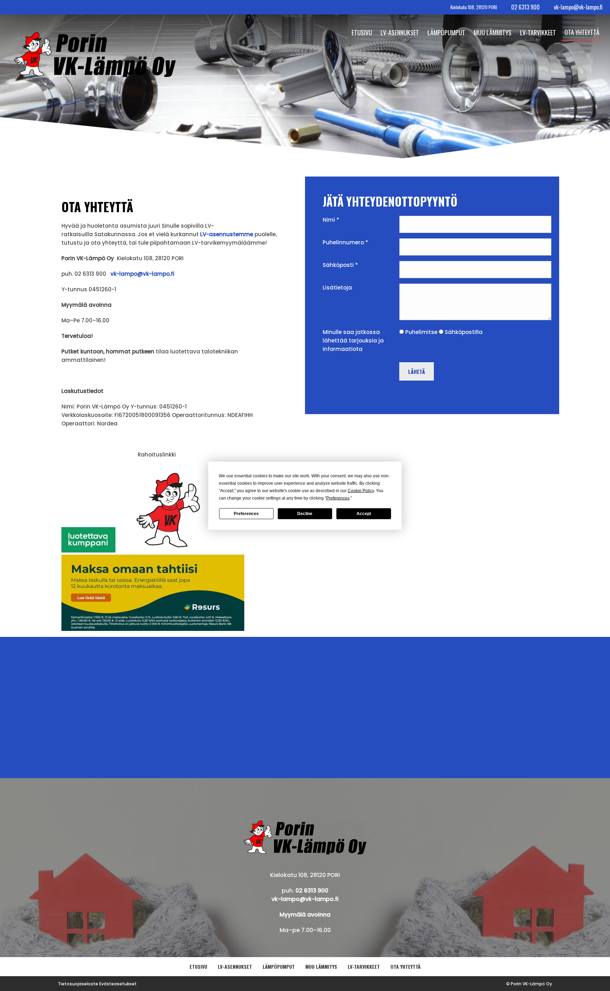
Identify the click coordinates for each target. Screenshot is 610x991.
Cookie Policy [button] (361, 490)
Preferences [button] (337, 497)
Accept (364, 513)
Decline (304, 513)
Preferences (246, 513)
